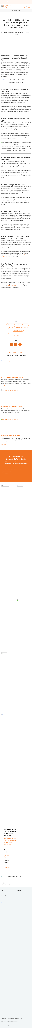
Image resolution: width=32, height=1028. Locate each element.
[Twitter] (5, 883)
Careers (6, 850)
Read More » (4, 385)
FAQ (5, 852)
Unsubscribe (4, 895)
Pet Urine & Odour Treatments (17, 333)
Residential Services (10, 829)
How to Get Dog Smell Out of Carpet (12, 377)
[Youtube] (9, 883)
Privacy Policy (4, 893)
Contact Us (7, 835)
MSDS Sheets (19, 890)
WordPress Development (6, 1025)
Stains (17, 335)
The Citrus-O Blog (16, 10)
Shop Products (8, 833)
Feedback (6, 862)
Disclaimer (18, 893)
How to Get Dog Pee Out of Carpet (11, 406)
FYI (10, 327)
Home (2, 890)
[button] (11, 469)
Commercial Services (10, 831)
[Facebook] (2, 883)
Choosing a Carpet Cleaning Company (17, 324)
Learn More (10, 877)
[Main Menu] (29, 7)
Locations (6, 860)
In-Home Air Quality (21, 327)
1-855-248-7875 (12, 285)
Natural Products (17, 330)
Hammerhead (15, 1025)
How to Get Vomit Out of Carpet (10, 435)
